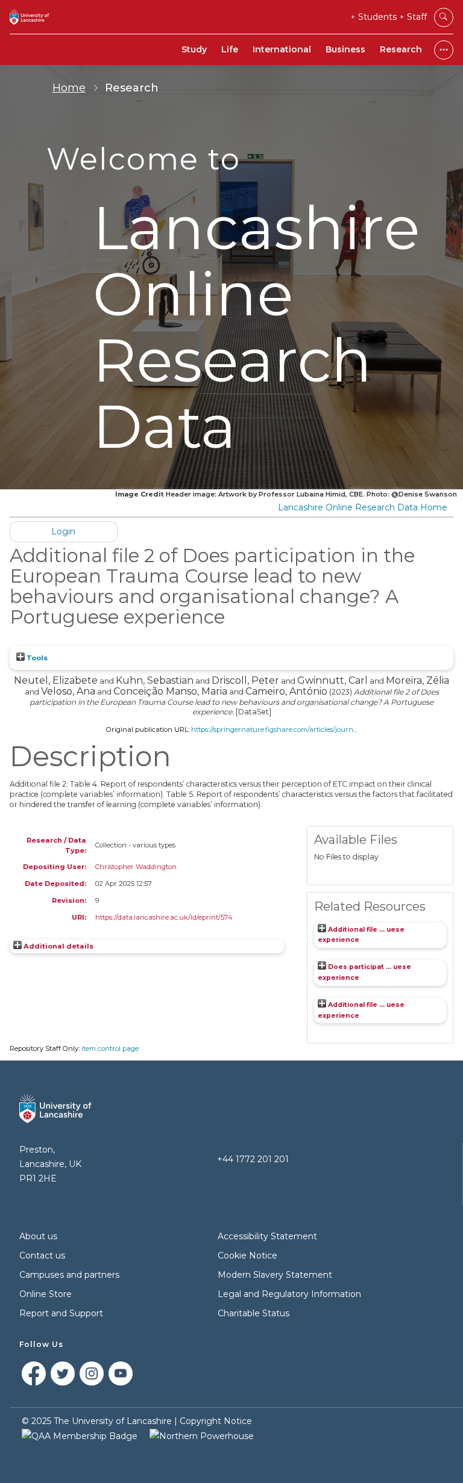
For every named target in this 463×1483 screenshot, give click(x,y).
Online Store (45, 1294)
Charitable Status (253, 1313)
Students (377, 16)
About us (38, 1236)
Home (69, 87)
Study (194, 49)
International (282, 49)
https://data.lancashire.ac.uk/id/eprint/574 (164, 917)
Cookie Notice (247, 1255)
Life (229, 49)
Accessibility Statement (267, 1236)
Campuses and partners (69, 1274)
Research (401, 49)
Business (345, 49)
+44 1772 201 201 (253, 1159)
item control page (110, 1048)
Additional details (58, 946)
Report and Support (61, 1313)
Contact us (42, 1255)
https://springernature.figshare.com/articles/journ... (274, 729)
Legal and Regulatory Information (289, 1294)
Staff (417, 16)
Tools (36, 658)
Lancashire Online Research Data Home (362, 507)
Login (63, 531)
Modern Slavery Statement (275, 1274)
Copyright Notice (216, 1421)
